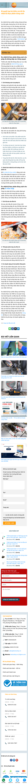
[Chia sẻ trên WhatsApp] (9, 328)
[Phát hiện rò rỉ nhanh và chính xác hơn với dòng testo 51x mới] (14, 367)
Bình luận (6, 479)
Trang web (6, 507)
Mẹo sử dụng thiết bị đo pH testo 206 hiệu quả (14, 357)
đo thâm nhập (9, 188)
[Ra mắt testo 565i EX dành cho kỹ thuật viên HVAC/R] (14, 388)
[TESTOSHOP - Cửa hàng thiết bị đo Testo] (14, 5)
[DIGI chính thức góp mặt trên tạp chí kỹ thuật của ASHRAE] (14, 451)
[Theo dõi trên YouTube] (17, 760)
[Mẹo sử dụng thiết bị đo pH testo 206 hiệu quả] (14, 348)
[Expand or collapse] (25, 52)
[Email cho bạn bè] (15, 328)
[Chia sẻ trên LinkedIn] (18, 328)
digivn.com (22, 654)
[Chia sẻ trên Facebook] (12, 328)
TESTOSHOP (21, 39)
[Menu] (2, 5)
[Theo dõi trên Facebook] (11, 760)
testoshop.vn (14, 654)
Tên (4, 492)
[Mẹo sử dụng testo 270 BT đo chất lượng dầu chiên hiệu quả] (14, 430)
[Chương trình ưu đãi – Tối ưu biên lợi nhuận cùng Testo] (14, 409)
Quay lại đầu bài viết (9, 323)
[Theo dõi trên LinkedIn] (14, 760)
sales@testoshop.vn (15, 651)
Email (5, 500)
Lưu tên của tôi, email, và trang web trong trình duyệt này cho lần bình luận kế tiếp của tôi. (14, 517)
